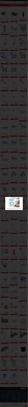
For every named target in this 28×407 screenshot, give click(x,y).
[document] (14, 203)
